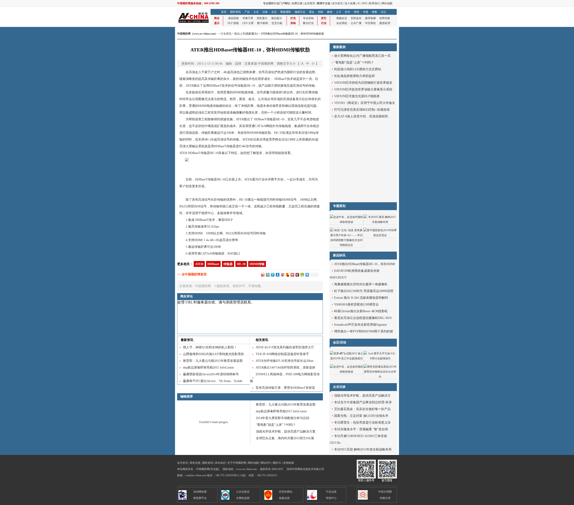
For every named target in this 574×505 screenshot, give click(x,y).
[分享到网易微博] (282, 274)
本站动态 (220, 462)
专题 (365, 11)
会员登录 (309, 3)
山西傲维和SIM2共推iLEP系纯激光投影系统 (213, 354)
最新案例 (339, 47)
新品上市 (239, 33)
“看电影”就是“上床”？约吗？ (276, 424)
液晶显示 (276, 18)
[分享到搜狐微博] (287, 274)
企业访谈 (339, 387)
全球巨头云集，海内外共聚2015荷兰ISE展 (285, 438)
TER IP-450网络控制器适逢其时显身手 (282, 354)
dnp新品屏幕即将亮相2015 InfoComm (208, 367)
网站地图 (387, 3)
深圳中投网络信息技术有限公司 (305, 469)
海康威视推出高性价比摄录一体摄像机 (360, 284)
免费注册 (297, 3)
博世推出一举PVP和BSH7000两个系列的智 (363, 331)
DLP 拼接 (233, 23)
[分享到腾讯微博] (272, 274)
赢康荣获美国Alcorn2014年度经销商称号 (211, 374)
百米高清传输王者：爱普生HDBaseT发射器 (285, 387)
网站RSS (266, 462)
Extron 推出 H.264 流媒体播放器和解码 (361, 297)
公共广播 (356, 23)
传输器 (228, 264)
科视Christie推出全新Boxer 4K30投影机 (361, 311)
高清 (286, 99)
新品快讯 (339, 255)
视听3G (277, 462)
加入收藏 (350, 3)
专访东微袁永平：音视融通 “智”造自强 (361, 429)
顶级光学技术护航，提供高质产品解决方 (362, 395)
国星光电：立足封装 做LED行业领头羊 (361, 415)
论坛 (383, 11)
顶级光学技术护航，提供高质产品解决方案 (285, 431)
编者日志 (300, 11)
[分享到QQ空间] (267, 274)
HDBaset (213, 264)
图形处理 (384, 23)
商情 (356, 11)
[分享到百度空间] (302, 274)
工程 (207, 112)
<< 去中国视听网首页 (192, 274)
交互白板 (277, 23)
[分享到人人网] (277, 274)
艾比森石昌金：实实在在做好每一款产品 (362, 409)
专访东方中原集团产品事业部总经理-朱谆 (363, 402)
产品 (247, 11)
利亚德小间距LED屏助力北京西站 (357, 69)
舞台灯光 (308, 23)
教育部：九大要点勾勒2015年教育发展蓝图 (213, 360)
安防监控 (356, 18)
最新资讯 (187, 340)
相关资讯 (262, 340)
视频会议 (341, 18)
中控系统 (370, 23)
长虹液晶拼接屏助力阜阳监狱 (354, 76)
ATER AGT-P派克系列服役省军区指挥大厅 (285, 347)
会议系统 (341, 23)
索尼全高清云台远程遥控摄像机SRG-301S (363, 318)
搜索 (374, 11)
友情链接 (288, 462)
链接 (281, 153)
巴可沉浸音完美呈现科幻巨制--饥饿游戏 (362, 109)
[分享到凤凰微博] (292, 274)
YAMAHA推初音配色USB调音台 (356, 304)
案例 (329, 11)
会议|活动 (339, 342)
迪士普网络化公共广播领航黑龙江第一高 (362, 55)
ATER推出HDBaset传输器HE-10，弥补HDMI (364, 264)
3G (359, 3)
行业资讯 (226, 33)
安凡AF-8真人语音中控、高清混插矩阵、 (362, 116)
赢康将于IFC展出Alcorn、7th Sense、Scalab (212, 381)
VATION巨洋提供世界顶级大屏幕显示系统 (363, 89)
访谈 (265, 11)
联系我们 (374, 3)
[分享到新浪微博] (262, 274)
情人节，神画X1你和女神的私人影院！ (210, 347)
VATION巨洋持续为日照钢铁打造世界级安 (363, 82)
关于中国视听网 (236, 462)
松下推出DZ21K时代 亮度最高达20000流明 (363, 291)
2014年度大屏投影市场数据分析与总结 (282, 418)
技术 (347, 11)
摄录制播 (370, 18)
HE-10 (241, 264)
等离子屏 (247, 18)
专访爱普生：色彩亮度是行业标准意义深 (362, 422)
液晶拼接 (233, 18)
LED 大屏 (248, 23)
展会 (311, 11)
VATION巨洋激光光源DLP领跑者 (357, 96)
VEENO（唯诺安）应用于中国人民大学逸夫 (364, 103)
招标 (320, 11)
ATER (199, 264)
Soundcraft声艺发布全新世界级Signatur (360, 324)
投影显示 (262, 18)
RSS (364, 3)
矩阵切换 (384, 18)
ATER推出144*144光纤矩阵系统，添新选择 (285, 367)
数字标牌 (262, 23)
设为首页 (337, 3)
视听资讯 (235, 11)
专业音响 (308, 18)
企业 (256, 11)
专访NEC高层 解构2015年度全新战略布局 (362, 449)
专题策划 (339, 206)
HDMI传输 (257, 264)
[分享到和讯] (297, 274)
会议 (274, 11)
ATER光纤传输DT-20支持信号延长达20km (284, 360)
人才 (338, 11)
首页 (223, 11)
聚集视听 (285, 11)
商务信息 (195, 462)
